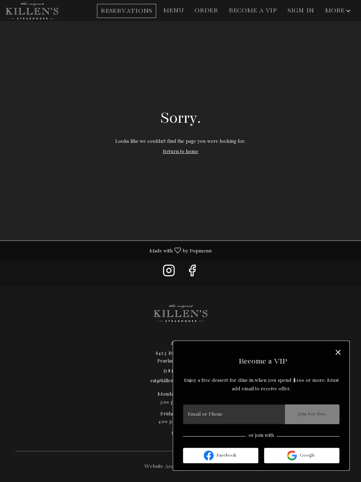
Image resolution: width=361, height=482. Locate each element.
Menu (173, 10)
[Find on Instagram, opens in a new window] (169, 273)
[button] (338, 11)
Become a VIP (253, 10)
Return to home (180, 151)
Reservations (126, 11)
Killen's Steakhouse (180, 313)
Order (206, 10)
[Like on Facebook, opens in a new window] (192, 273)
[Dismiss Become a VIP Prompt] (338, 352)
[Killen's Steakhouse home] (37, 10)
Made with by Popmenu (108, 250)
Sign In (301, 10)
